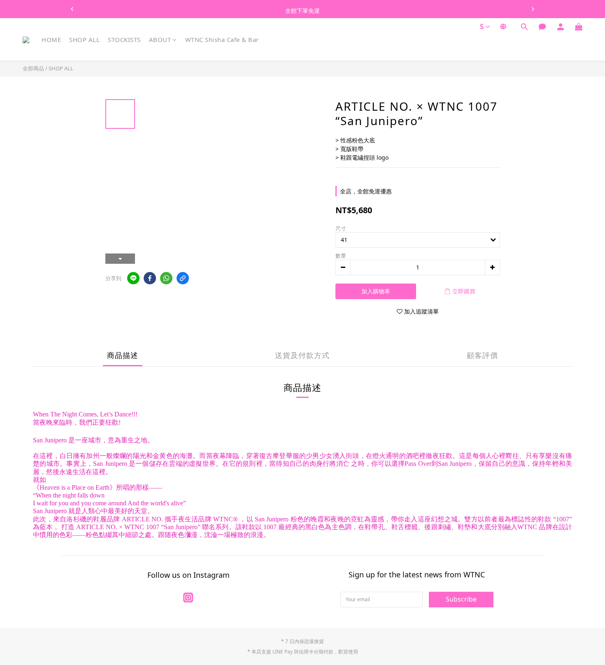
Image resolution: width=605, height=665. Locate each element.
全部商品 (33, 68)
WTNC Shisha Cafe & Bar (222, 39)
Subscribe (461, 599)
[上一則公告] (72, 9)
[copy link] (183, 278)
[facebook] (150, 278)
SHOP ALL (84, 39)
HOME (51, 39)
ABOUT (160, 39)
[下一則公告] (533, 9)
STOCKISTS (124, 39)
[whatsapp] (166, 278)
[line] (133, 278)
